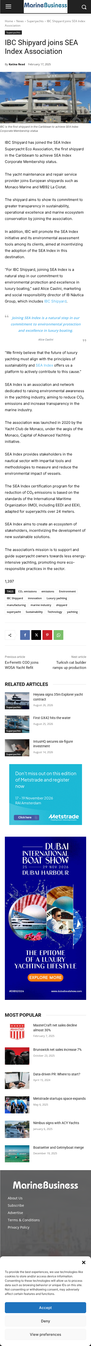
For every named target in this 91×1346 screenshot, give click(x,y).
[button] (83, 1262)
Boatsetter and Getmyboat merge (58, 1147)
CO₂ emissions (27, 591)
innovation (35, 598)
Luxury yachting (57, 598)
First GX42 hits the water (52, 718)
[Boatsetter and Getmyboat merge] (17, 1153)
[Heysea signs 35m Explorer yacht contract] (17, 700)
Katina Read (17, 64)
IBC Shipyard (55, 301)
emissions (47, 591)
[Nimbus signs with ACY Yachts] (17, 1129)
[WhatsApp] (58, 635)
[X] (36, 635)
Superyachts (35, 21)
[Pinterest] (47, 635)
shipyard (61, 605)
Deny (45, 1321)
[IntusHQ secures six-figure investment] (17, 747)
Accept (45, 1307)
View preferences (45, 1334)
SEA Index (44, 365)
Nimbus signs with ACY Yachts (56, 1123)
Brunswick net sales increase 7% (57, 1050)
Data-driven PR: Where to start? (56, 1074)
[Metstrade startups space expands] (17, 1104)
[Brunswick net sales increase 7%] (17, 1055)
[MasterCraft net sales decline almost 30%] (17, 1031)
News (20, 21)
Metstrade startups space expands (59, 1098)
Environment (67, 591)
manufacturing (16, 605)
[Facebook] (25, 635)
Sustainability (34, 612)
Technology (55, 612)
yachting (72, 612)
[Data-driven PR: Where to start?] (17, 1080)
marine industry (41, 605)
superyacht (14, 612)
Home (9, 21)
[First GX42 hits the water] (17, 724)
